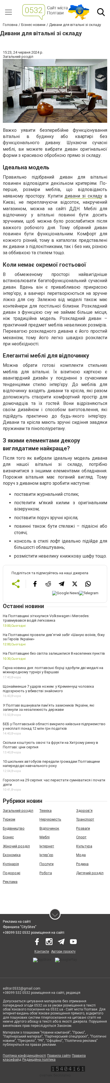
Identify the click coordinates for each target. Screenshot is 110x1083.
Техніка (45, 810)
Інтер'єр (46, 855)
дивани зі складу (83, 196)
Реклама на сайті (17, 922)
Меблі (44, 837)
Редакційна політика (39, 1060)
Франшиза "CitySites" (19, 927)
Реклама (10, 882)
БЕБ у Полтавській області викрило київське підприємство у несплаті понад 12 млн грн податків (54, 726)
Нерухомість (50, 819)
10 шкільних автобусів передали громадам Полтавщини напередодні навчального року (51, 763)
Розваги (83, 828)
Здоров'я (84, 810)
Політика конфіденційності (24, 1056)
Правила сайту (59, 1056)
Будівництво (14, 828)
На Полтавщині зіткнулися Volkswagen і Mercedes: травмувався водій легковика (46, 618)
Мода (81, 855)
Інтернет (46, 846)
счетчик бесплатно (55, 1075)
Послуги (46, 864)
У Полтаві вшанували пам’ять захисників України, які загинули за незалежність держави (48, 707)
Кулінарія (11, 864)
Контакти (41, 951)
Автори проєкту (63, 951)
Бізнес (8, 837)
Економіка (12, 855)
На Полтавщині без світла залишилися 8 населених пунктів (54, 653)
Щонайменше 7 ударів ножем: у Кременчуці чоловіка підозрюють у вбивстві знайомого (48, 688)
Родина (82, 864)
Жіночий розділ (16, 846)
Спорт (81, 837)
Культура (84, 846)
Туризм (9, 819)
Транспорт (85, 819)
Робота (45, 873)
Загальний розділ (18, 810)
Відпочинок (49, 828)
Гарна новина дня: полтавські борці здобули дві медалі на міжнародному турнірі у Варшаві (53, 670)
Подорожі (11, 873)
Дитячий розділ (90, 873)
